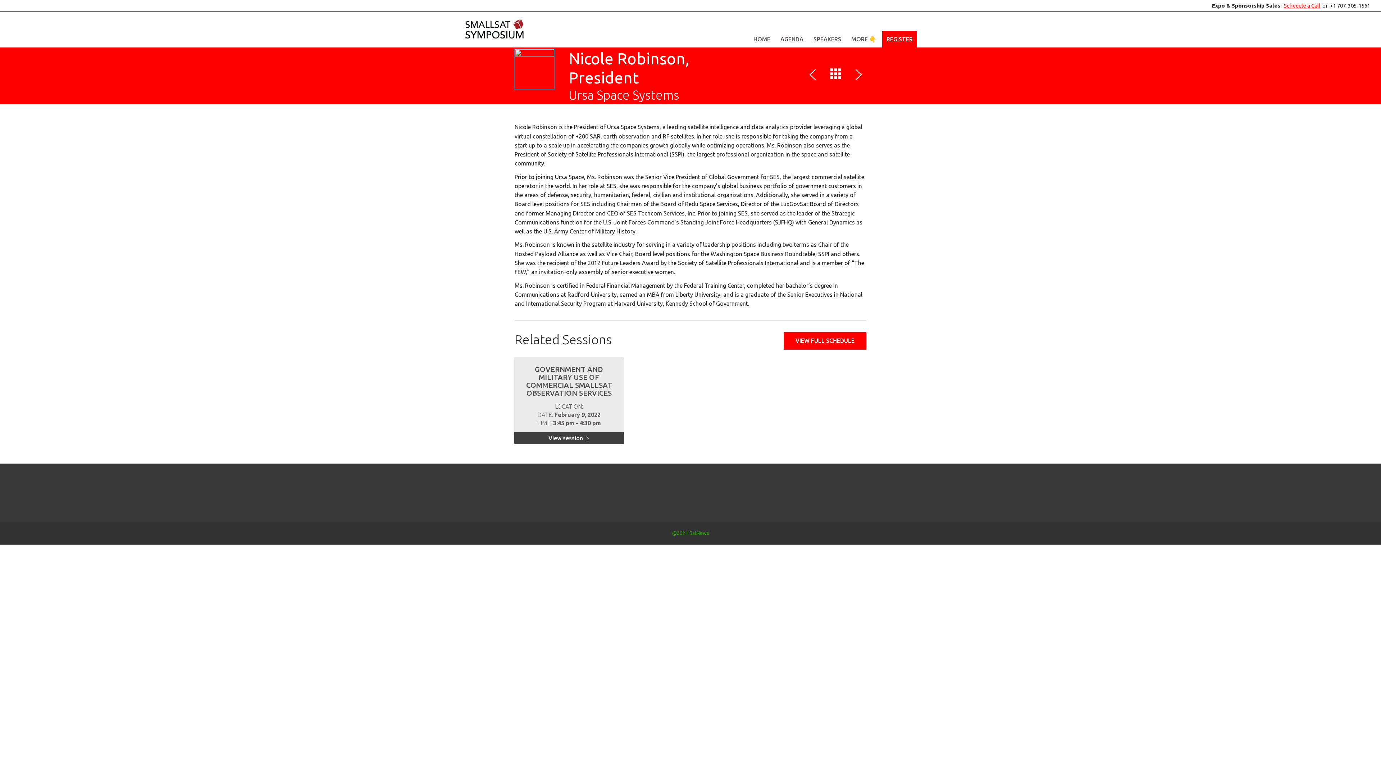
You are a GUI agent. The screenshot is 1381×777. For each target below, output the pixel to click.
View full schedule (825, 340)
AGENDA (791, 39)
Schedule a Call (1302, 6)
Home (761, 39)
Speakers (827, 39)
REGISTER (900, 39)
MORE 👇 (863, 39)
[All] (836, 75)
